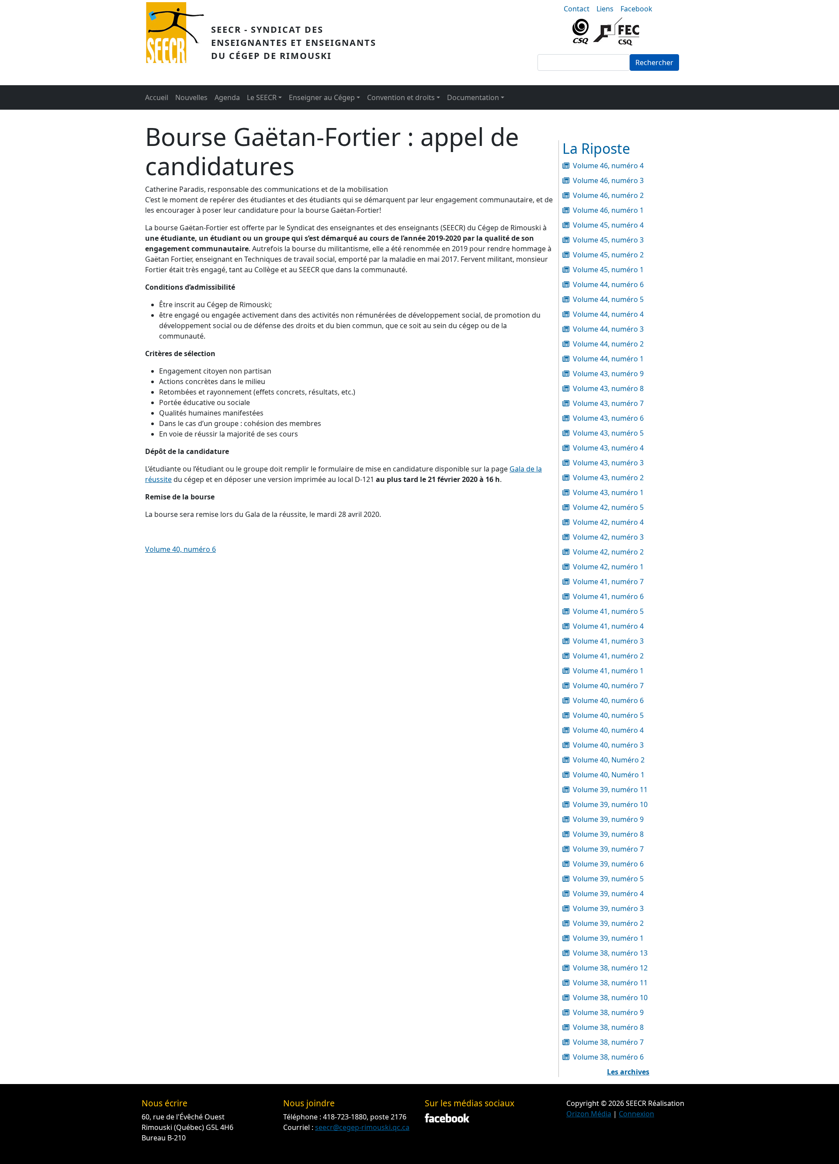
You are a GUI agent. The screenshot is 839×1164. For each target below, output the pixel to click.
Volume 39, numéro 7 (608, 849)
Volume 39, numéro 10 (610, 804)
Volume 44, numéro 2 (608, 344)
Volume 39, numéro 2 (608, 923)
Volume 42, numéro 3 (608, 537)
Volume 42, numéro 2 (608, 552)
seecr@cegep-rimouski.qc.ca (362, 1127)
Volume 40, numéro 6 (180, 549)
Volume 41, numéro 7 (608, 581)
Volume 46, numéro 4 (608, 165)
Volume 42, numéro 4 (608, 522)
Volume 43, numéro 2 (608, 477)
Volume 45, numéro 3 (608, 240)
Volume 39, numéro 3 (608, 908)
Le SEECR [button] (262, 97)
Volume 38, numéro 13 (610, 953)
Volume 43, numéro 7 (608, 403)
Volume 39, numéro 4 (608, 893)
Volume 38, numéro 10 (610, 997)
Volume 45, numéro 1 (608, 269)
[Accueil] (178, 42)
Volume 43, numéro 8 (608, 388)
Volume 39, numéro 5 (608, 878)
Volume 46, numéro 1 (608, 210)
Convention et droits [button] (401, 97)
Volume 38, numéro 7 (608, 1042)
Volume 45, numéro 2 (608, 255)
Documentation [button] (473, 97)
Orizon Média (588, 1114)
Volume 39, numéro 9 (608, 819)
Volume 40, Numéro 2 (609, 760)
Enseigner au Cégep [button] (322, 97)
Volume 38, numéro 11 (610, 982)
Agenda (227, 97)
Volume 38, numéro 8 (608, 1027)
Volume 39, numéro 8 (608, 834)
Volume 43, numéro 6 (608, 418)
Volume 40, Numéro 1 (609, 774)
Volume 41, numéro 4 (608, 626)
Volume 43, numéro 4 (608, 448)
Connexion (636, 1114)
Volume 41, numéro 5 (608, 611)
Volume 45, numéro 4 (608, 225)
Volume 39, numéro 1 (608, 938)
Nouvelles (191, 97)
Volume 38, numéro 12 (610, 968)
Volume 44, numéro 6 (608, 284)
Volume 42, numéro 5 (608, 507)
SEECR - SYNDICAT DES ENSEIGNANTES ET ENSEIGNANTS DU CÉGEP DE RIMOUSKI (293, 43)
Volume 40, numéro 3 (608, 745)
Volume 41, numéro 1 (608, 671)
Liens (605, 9)
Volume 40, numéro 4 (608, 730)
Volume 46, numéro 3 (608, 180)
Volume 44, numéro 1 (608, 359)
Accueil (156, 97)
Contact (576, 9)
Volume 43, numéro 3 (608, 463)
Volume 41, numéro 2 (608, 656)
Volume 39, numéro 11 (610, 789)
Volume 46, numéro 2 (608, 195)
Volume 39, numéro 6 (608, 864)
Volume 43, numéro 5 (608, 433)
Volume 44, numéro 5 (608, 299)
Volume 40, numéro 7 (608, 685)
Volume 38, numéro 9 (608, 1012)
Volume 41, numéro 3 (608, 641)
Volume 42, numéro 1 (608, 567)
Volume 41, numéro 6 (608, 596)
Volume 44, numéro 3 (608, 329)
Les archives (628, 1072)
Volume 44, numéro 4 (608, 314)
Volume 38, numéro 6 (608, 1057)
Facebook (636, 9)
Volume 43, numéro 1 (608, 492)
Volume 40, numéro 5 (608, 715)
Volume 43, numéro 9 (608, 373)
